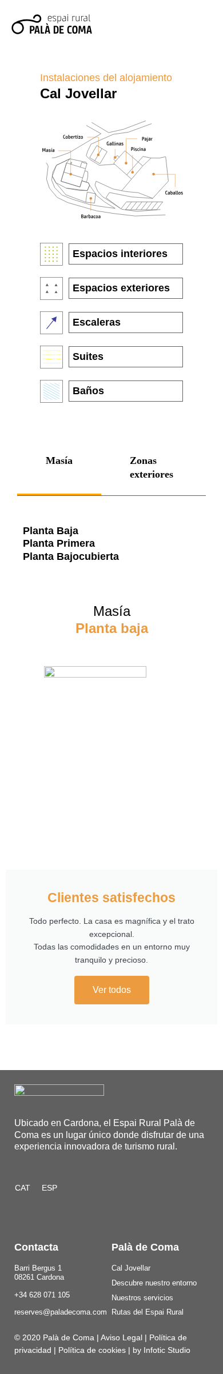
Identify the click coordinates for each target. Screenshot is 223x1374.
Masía (59, 460)
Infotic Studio (167, 1350)
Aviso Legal (121, 1337)
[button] (201, 24)
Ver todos (112, 990)
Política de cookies (92, 1350)
